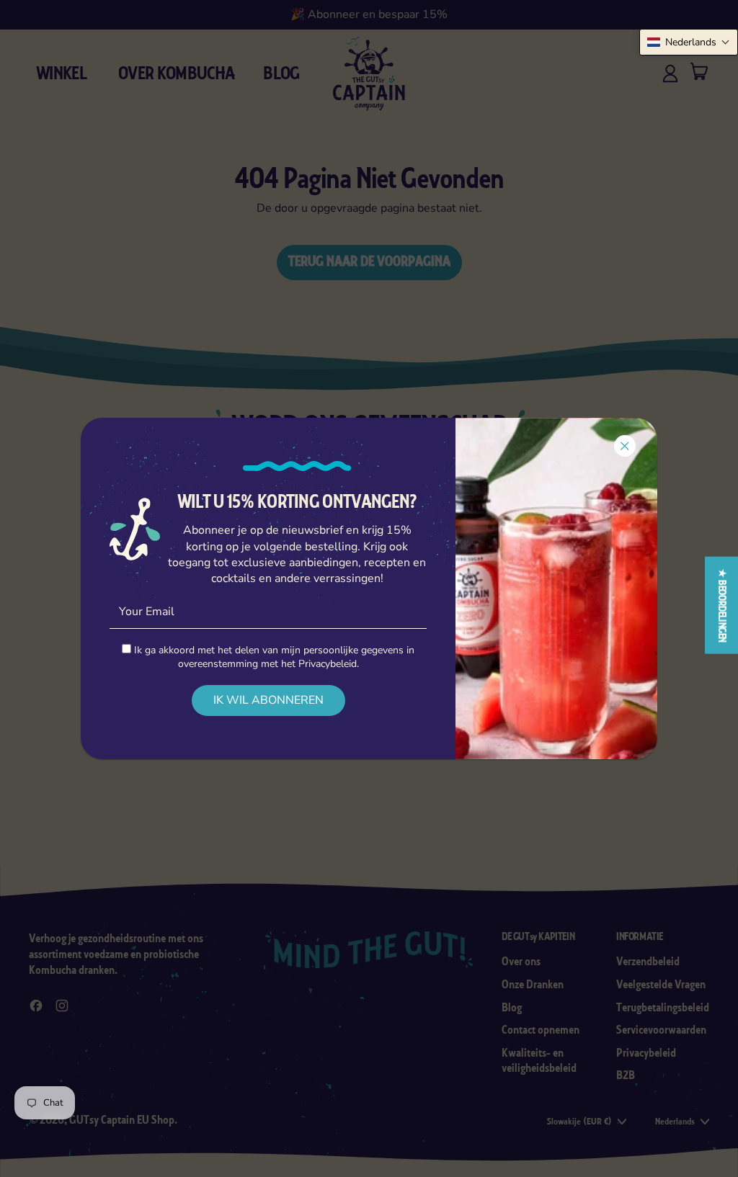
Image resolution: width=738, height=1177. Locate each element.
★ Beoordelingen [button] (721, 605)
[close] (625, 446)
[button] (688, 42)
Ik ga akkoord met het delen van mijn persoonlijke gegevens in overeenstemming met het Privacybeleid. (272, 657)
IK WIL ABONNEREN (268, 700)
